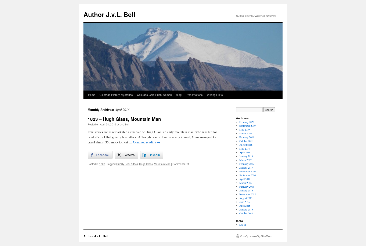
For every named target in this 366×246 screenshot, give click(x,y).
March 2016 (245, 182)
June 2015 (244, 201)
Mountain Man (162, 164)
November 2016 (247, 171)
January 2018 (246, 156)
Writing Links (215, 95)
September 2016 (247, 175)
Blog (179, 95)
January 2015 (246, 209)
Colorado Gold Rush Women (154, 95)
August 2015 (245, 198)
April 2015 (244, 205)
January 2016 (246, 190)
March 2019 (245, 133)
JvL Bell (124, 124)
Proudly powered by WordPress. (256, 236)
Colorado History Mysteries (116, 95)
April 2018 (244, 152)
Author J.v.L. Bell (109, 14)
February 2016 (246, 186)
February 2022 (246, 122)
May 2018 (244, 148)
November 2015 (247, 194)
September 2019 (247, 125)
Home (91, 95)
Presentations (194, 95)
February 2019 (246, 137)
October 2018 (246, 141)
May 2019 (244, 129)
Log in (242, 224)
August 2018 (245, 144)
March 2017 (245, 160)
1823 (102, 164)
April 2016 (244, 179)
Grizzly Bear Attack (127, 164)
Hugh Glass (146, 164)
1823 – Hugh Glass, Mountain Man (124, 119)
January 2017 (246, 167)
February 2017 (246, 163)
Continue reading (146, 142)
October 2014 (246, 213)
